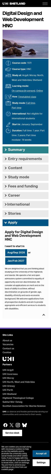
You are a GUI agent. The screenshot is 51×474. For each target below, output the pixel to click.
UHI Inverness (10, 374)
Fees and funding (21, 186)
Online (39, 91)
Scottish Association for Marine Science (24, 406)
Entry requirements (23, 159)
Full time (30, 103)
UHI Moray (8, 378)
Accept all (41, 453)
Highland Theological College (18, 398)
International (17, 204)
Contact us (8, 348)
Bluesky (24, 425)
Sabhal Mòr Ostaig (12, 402)
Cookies (7, 352)
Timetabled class (27, 97)
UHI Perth (8, 390)
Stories (12, 213)
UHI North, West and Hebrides (19, 382)
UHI (4, 412)
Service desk (12, 433)
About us (7, 340)
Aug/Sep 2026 (16, 252)
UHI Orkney (9, 386)
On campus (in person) (23, 91)
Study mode (16, 177)
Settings (41, 462)
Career (12, 195)
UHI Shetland (9, 394)
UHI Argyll (8, 370)
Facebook (5, 425)
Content (13, 168)
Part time (16, 108)
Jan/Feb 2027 (15, 261)
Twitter (11, 425)
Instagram (18, 425)
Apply (10, 222)
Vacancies (8, 344)
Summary (14, 150)
